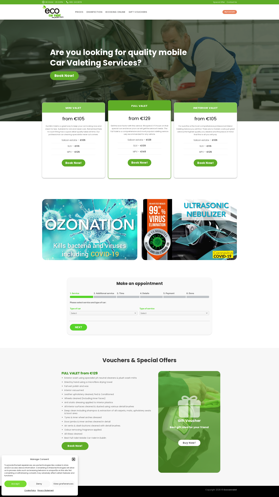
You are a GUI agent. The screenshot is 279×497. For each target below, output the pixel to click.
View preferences (63, 483)
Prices (79, 12)
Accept (15, 483)
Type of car (75, 308)
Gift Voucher (189, 420)
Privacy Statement (45, 490)
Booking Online (115, 12)
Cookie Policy (30, 490)
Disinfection (94, 12)
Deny (39, 483)
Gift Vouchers (138, 12)
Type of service (147, 308)
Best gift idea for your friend (189, 427)
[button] (73, 459)
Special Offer (219, 2)
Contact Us (232, 2)
